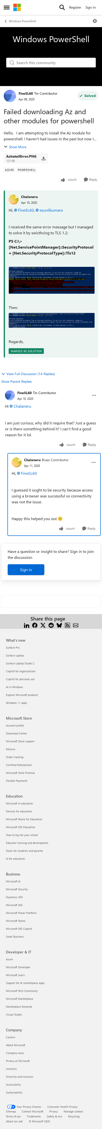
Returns (10, 749)
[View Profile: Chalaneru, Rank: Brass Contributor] (17, 462)
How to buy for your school (22, 835)
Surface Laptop (15, 655)
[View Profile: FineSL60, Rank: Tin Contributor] (10, 96)
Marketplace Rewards (19, 1006)
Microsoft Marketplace (19, 999)
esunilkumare (51, 210)
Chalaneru (29, 196)
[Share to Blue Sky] (59, 624)
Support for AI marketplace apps (25, 983)
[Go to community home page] (17, 7)
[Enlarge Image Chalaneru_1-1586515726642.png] (52, 280)
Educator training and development (27, 843)
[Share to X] (43, 624)
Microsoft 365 (14, 905)
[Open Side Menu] (6, 7)
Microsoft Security (17, 889)
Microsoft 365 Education (20, 827)
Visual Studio (14, 1014)
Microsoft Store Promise (20, 773)
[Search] (62, 7)
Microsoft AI (13, 881)
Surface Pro (13, 647)
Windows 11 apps (16, 703)
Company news (15, 1053)
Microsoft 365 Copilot (19, 928)
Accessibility (13, 1084)
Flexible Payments (16, 781)
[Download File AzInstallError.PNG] (43, 158)
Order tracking (14, 757)
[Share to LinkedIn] (26, 624)
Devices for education (19, 811)
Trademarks (34, 1116)
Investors (11, 1069)
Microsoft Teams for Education (24, 819)
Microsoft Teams (16, 921)
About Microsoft (15, 1045)
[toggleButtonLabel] (94, 21)
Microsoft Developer (18, 967)
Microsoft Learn (15, 975)
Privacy (53, 1111)
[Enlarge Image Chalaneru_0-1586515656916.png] (52, 320)
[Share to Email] (75, 624)
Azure (9, 959)
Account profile (15, 725)
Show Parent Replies (16, 381)
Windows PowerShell (22, 21)
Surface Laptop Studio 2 (20, 663)
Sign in (26, 569)
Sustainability (14, 1092)
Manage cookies (73, 1111)
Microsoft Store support (20, 741)
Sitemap (11, 1111)
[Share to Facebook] (34, 624)
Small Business (15, 936)
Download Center (16, 733)
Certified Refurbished (18, 765)
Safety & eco (54, 1116)
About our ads (14, 1121)
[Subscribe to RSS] (67, 624)
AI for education (15, 858)
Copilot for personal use (20, 679)
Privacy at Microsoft (18, 1061)
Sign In (90, 7)
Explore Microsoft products (22, 695)
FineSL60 (26, 93)
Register (75, 7)
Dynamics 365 (14, 897)
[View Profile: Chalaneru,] (14, 199)
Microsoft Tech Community (22, 991)
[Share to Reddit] (51, 624)
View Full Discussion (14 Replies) (30, 373)
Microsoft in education (19, 803)
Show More (17, 147)
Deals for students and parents (24, 851)
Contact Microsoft (32, 1111)
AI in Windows (14, 687)
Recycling (73, 1116)
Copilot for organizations (21, 671)
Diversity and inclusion (19, 1076)
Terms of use (13, 1116)
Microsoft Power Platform (21, 913)
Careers (10, 1037)
